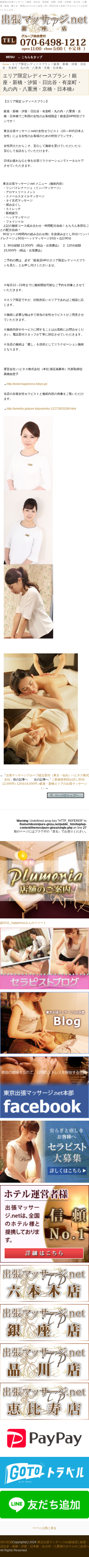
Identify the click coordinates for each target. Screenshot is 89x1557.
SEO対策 (6, 1542)
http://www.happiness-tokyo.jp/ (27, 384)
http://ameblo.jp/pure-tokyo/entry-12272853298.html (41, 408)
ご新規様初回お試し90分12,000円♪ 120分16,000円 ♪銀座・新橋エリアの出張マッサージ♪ (44, 784)
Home (5, 64)
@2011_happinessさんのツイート (23, 923)
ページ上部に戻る (44, 1528)
